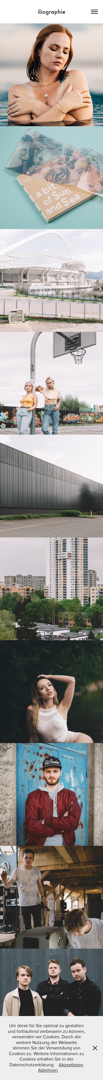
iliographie (52, 11)
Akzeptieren (71, 1064)
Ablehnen (48, 1070)
